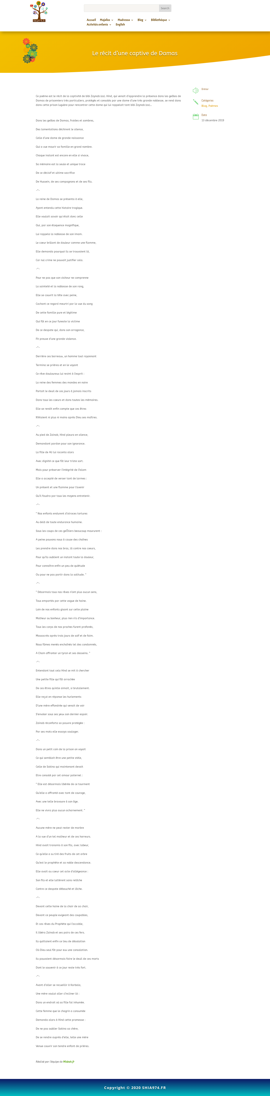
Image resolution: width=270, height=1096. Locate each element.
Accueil (91, 20)
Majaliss (105, 20)
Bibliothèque (159, 20)
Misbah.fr (68, 1061)
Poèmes (213, 106)
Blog (140, 20)
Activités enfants (97, 25)
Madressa (124, 20)
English (120, 25)
